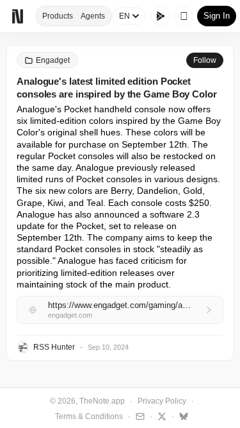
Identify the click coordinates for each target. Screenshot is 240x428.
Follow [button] (204, 60)
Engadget (53, 60)
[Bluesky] (182, 415)
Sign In (217, 16)
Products (57, 16)
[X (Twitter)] (160, 415)
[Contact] (138, 415)
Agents (93, 16)
